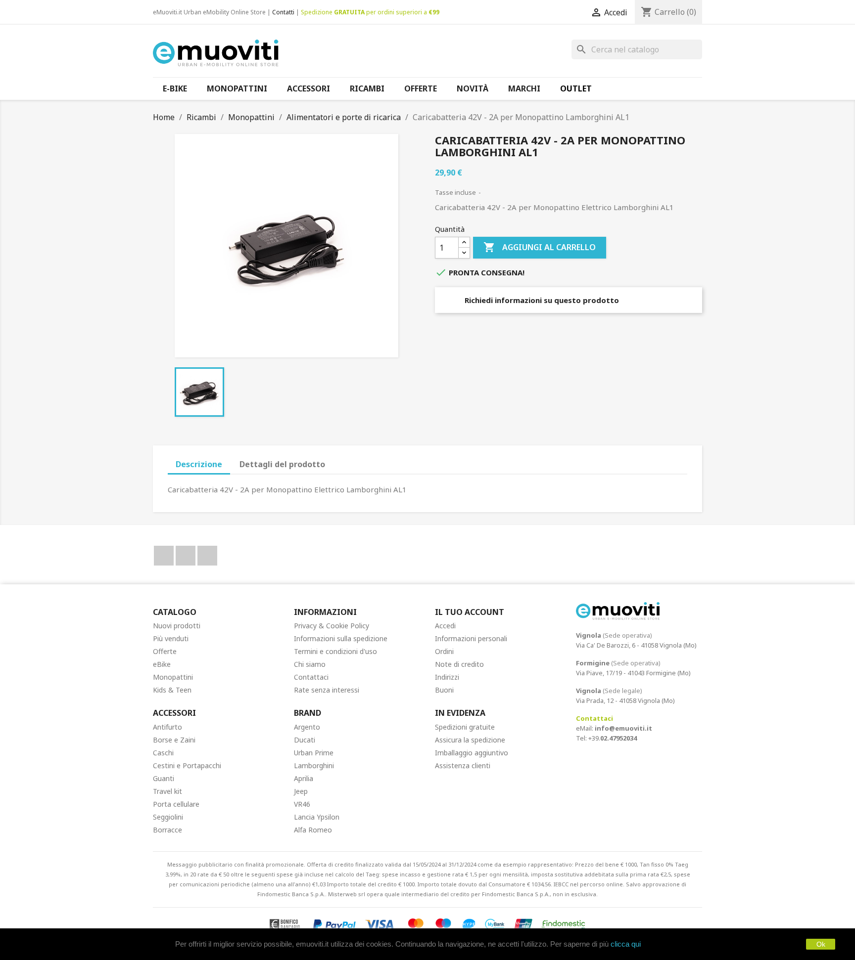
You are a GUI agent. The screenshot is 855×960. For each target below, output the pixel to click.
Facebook (164, 556)
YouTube (185, 556)
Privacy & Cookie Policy (331, 625)
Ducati (304, 739)
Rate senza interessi (326, 690)
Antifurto (167, 727)
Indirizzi (447, 677)
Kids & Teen (172, 690)
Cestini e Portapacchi (187, 765)
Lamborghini (314, 765)
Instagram (207, 556)
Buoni (444, 690)
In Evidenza (460, 712)
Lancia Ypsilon (316, 817)
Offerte (165, 651)
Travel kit (167, 791)
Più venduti (171, 638)
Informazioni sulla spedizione (340, 638)
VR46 (302, 804)
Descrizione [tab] (199, 464)
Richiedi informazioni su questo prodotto (541, 300)
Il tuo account (469, 612)
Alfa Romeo (313, 829)
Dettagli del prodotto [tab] (282, 464)
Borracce (167, 829)
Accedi (445, 625)
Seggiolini (168, 817)
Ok (820, 944)
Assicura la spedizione (470, 739)
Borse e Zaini (174, 739)
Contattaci (311, 677)
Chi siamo (310, 664)
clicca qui (626, 944)
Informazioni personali (471, 638)
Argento (307, 727)
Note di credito (459, 664)
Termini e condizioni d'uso (335, 651)
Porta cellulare (176, 804)
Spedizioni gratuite (465, 727)
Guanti (163, 778)
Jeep (301, 791)
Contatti (283, 12)
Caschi (163, 752)
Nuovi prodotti (176, 625)
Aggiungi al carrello (539, 247)
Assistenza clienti (462, 765)
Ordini (444, 651)
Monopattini (173, 677)
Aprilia (303, 778)
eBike (162, 664)
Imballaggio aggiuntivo (471, 752)
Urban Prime (313, 752)
